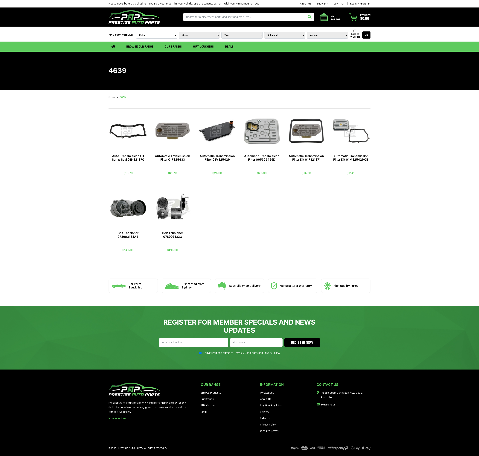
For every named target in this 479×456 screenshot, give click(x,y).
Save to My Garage (355, 35)
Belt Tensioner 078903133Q (172, 234)
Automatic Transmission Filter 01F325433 (172, 157)
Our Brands (207, 399)
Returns (265, 418)
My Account (267, 393)
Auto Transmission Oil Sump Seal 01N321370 (128, 157)
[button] (359, 17)
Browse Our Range (139, 46)
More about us (117, 418)
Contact (339, 3)
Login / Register (360, 3)
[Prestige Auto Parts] (134, 17)
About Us (305, 3)
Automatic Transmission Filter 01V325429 (217, 157)
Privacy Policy (271, 353)
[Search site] (309, 17)
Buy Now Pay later (271, 406)
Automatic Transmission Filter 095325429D (261, 157)
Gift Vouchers (203, 46)
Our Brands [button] (173, 46)
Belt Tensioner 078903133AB (128, 234)
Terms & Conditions (246, 353)
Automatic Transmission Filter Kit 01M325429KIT (351, 157)
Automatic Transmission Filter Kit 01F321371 (306, 157)
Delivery (322, 3)
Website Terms (269, 431)
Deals (229, 46)
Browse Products (211, 393)
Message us (328, 405)
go (366, 35)
